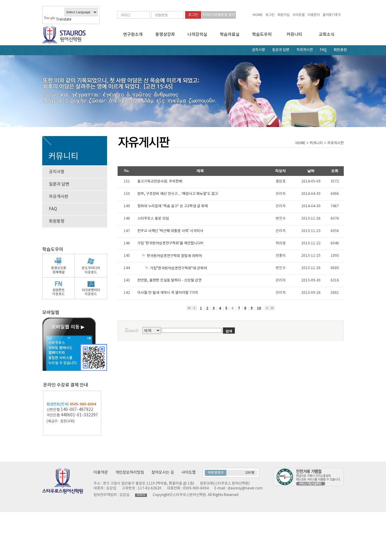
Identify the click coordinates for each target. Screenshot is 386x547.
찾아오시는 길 (162, 472)
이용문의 (314, 15)
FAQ (323, 50)
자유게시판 (304, 50)
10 (259, 308)
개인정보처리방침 (129, 472)
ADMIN (141, 495)
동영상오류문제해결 (58, 270)
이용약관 (100, 472)
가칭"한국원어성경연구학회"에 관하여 (178, 268)
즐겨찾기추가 (332, 15)
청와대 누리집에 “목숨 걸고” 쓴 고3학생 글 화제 (172, 206)
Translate (63, 19)
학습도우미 (262, 34)
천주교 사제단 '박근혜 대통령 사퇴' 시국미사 (170, 231)
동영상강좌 (165, 34)
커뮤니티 (294, 34)
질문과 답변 (281, 50)
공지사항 (258, 50)
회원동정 (340, 50)
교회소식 (326, 34)
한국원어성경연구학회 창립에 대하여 (174, 256)
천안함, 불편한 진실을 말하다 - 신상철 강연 (169, 280)
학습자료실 (229, 34)
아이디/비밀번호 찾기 (219, 15)
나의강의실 (197, 34)
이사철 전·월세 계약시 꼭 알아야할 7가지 (167, 293)
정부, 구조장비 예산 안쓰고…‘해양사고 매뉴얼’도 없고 (177, 194)
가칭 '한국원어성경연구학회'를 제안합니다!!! (170, 243)
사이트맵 (299, 15)
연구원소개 (133, 34)
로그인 (269, 15)
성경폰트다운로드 (58, 292)
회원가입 (283, 15)
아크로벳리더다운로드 (91, 292)
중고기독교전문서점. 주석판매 (159, 181)
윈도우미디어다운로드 (91, 270)
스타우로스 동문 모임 (153, 219)
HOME (257, 15)
